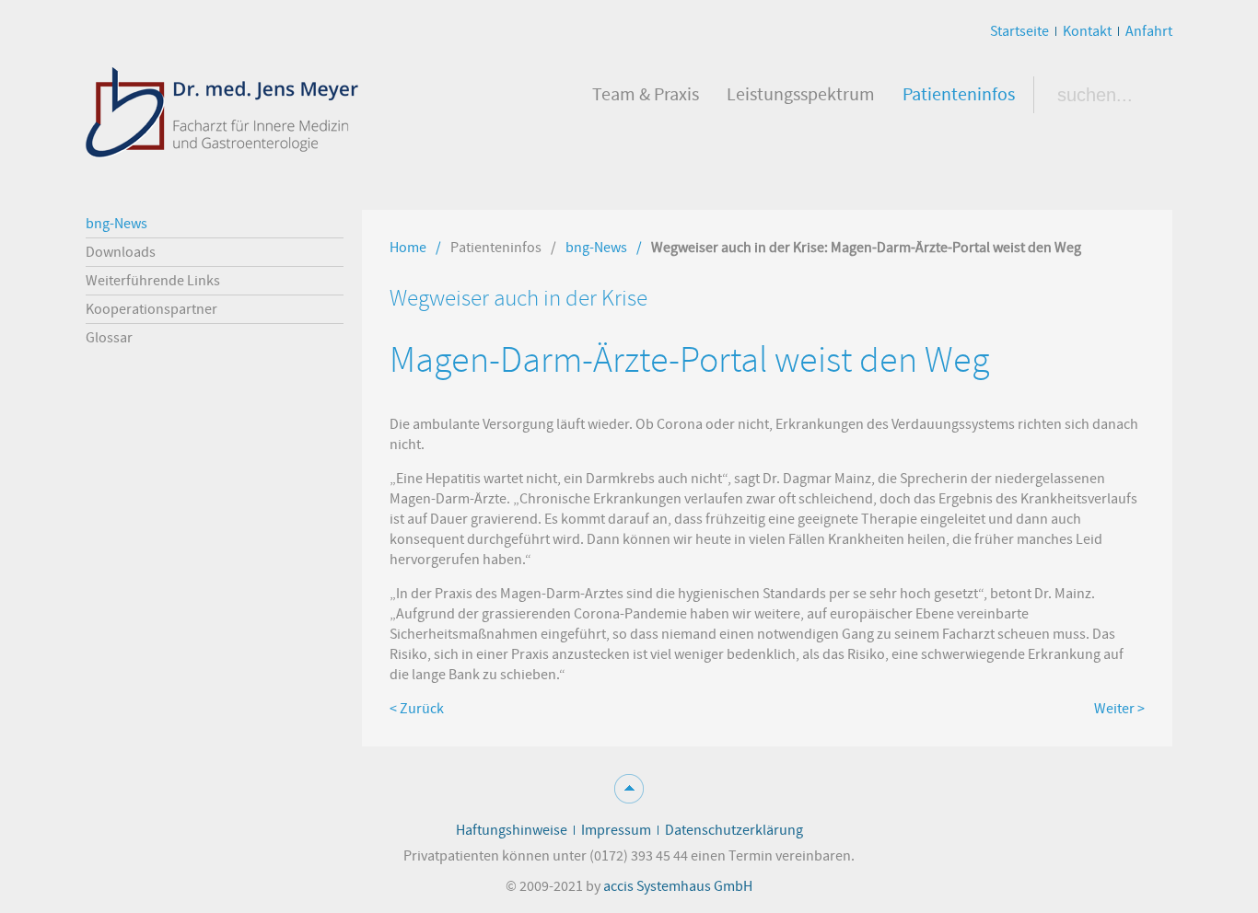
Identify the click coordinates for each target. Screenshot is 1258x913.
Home (408, 247)
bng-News (596, 247)
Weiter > (1119, 708)
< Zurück (417, 708)
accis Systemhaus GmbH (677, 886)
